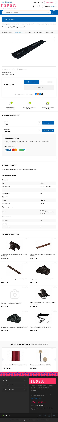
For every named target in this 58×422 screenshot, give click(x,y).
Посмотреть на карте (36, 398)
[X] (42, 94)
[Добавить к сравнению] (54, 40)
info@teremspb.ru (40, 405)
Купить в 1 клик (39, 87)
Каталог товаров (9, 19)
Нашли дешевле (20, 94)
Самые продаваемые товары (20, 344)
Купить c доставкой (48, 123)
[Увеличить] (29, 50)
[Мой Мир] (40, 94)
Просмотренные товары (40, 344)
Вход (3, 1)
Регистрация (8, 1)
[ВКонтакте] (36, 94)
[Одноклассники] (38, 94)
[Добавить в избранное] (54, 37)
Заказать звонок (50, 2)
